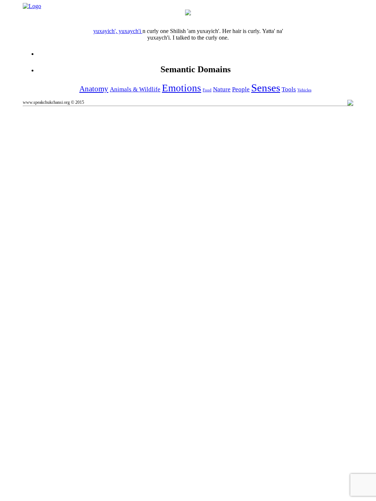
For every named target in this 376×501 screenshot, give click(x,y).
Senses (265, 88)
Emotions (181, 88)
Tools (289, 89)
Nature (222, 89)
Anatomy (93, 88)
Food (207, 90)
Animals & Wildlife (135, 89)
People (241, 89)
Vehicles (304, 90)
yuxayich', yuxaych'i (117, 31)
